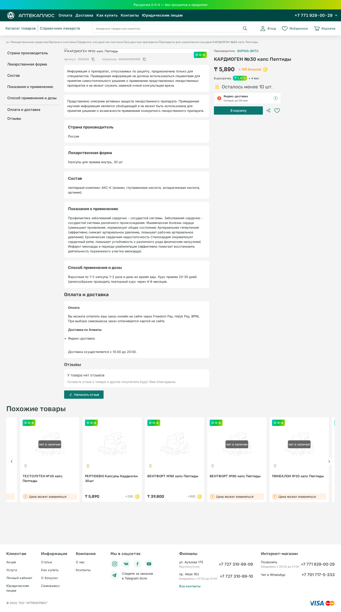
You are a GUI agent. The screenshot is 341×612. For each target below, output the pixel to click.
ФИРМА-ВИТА (248, 51)
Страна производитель (27, 53)
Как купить (107, 15)
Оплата (65, 15)
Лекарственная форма (27, 64)
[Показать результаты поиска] (245, 28)
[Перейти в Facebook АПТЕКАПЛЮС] (137, 564)
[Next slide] (329, 461)
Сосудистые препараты (141, 42)
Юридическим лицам (162, 15)
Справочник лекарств (60, 28)
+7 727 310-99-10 (236, 576)
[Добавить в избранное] (277, 110)
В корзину (238, 110)
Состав (13, 75)
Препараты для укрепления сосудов (185, 42)
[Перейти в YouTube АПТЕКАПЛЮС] (149, 564)
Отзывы (14, 118)
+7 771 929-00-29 (318, 564)
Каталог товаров (21, 28)
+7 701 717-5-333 (318, 574)
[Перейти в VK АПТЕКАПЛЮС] (126, 564)
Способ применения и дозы (32, 98)
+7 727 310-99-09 (236, 564)
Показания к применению (30, 87)
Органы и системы (62, 42)
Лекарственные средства (29, 42)
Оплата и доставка (23, 110)
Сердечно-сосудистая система (100, 42)
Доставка (84, 15)
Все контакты (189, 586)
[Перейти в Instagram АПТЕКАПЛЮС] (115, 564)
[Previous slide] (12, 461)
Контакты (130, 15)
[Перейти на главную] (7, 42)
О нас (80, 562)
